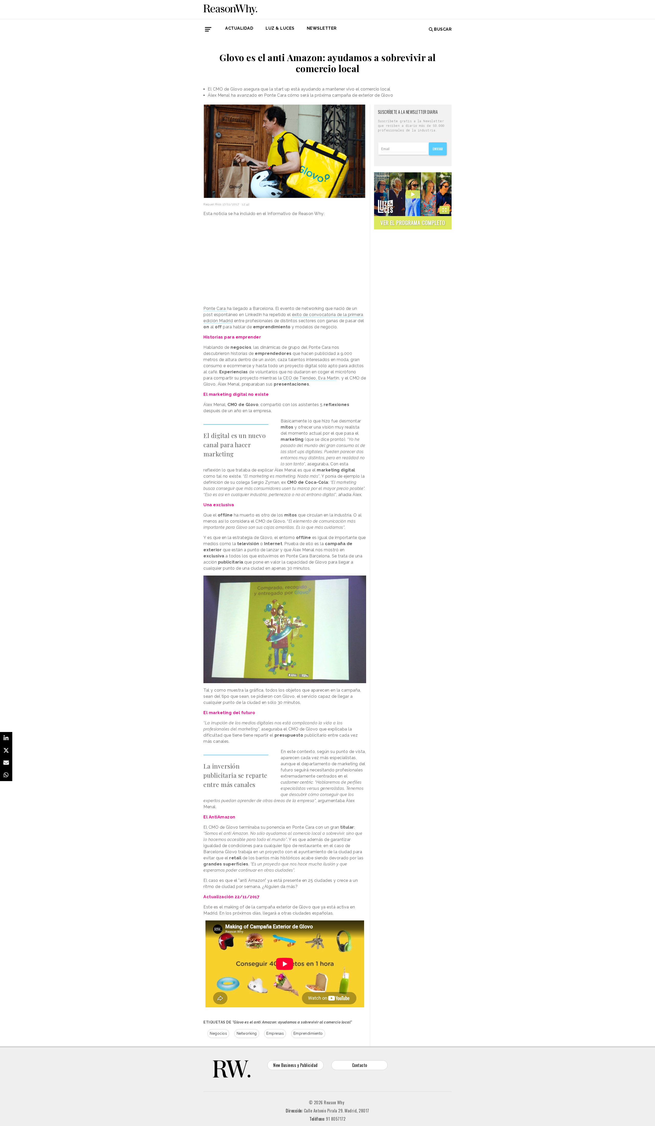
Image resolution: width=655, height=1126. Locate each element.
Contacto (359, 1065)
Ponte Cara (215, 308)
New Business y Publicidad (295, 1065)
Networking (247, 1033)
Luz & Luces (280, 28)
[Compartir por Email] (6, 763)
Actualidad (239, 28)
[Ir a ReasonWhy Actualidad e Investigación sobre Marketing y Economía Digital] (230, 8)
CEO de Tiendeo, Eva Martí (309, 378)
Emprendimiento (308, 1033)
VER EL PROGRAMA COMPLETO (412, 223)
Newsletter (322, 28)
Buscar (443, 29)
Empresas (275, 1033)
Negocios (218, 1033)
